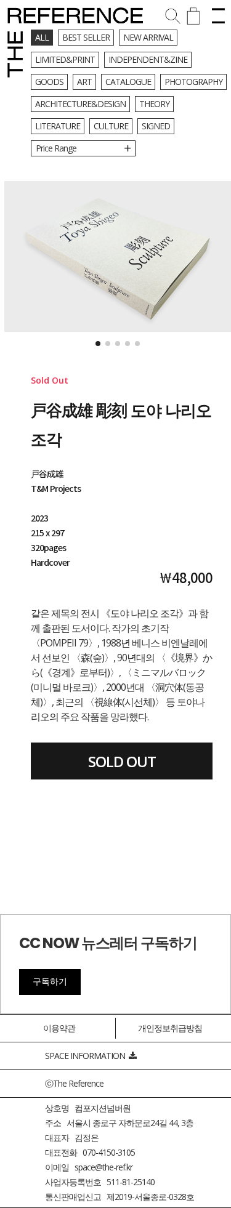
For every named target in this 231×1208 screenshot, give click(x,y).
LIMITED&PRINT (65, 59)
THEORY (154, 104)
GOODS (49, 81)
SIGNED (156, 126)
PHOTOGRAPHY (193, 81)
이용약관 (59, 1028)
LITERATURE (57, 126)
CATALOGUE (128, 81)
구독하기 (50, 981)
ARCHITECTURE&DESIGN (80, 104)
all (42, 37)
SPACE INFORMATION (87, 1055)
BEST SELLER (86, 37)
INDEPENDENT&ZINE (147, 59)
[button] (97, 343)
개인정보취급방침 (170, 1028)
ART (84, 81)
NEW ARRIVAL (148, 37)
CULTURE (111, 126)
